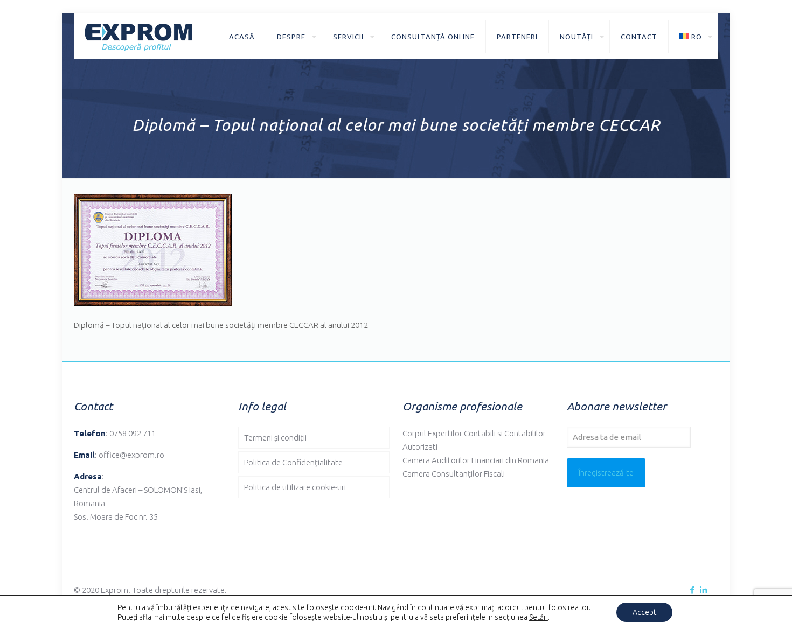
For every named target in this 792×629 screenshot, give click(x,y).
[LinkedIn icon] (703, 590)
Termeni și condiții (275, 437)
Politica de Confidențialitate (293, 462)
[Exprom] (138, 36)
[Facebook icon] (692, 590)
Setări (538, 617)
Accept (644, 612)
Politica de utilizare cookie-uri (295, 487)
